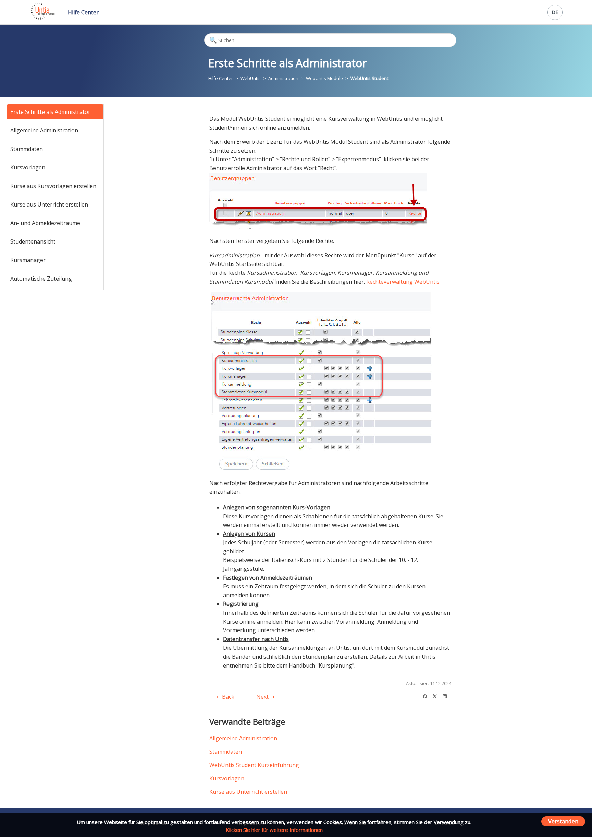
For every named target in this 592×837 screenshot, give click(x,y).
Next (263, 696)
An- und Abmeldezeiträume (45, 223)
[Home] (42, 17)
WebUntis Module (324, 78)
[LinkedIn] (447, 695)
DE (555, 12)
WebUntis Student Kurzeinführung (254, 765)
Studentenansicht (33, 241)
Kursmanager (28, 260)
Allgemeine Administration (44, 130)
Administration (283, 78)
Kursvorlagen (27, 167)
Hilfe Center (83, 12)
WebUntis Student (369, 78)
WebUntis (251, 78)
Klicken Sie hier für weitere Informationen (274, 829)
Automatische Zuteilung (41, 278)
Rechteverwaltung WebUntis (403, 281)
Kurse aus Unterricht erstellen (49, 204)
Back (227, 696)
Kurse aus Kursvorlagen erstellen (53, 186)
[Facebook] (427, 695)
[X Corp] (437, 695)
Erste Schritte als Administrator (50, 112)
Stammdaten (26, 149)
